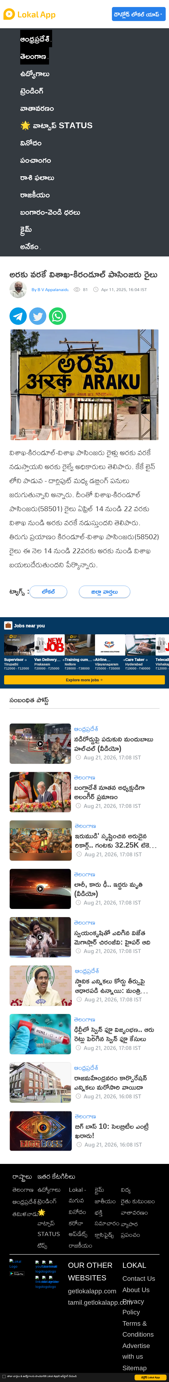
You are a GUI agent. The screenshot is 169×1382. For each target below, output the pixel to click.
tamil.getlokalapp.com (100, 1302)
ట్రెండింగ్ (47, 1201)
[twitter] (39, 318)
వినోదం (77, 1212)
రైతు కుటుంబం (138, 1201)
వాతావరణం (134, 1212)
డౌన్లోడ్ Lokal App (150, 1377)
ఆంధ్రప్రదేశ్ (34, 38)
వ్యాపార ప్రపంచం (130, 1229)
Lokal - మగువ (77, 1194)
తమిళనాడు (26, 1214)
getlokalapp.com (92, 1291)
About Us (136, 1290)
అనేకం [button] (29, 246)
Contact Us (138, 1278)
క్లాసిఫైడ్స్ (104, 1235)
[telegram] (19, 318)
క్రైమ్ (99, 1189)
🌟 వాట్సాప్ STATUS (49, 1223)
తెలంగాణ (33, 56)
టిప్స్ (42, 1245)
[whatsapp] (59, 318)
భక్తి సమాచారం (107, 1217)
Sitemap (134, 1368)
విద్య (126, 1189)
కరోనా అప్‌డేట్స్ (78, 1228)
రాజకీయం (80, 1245)
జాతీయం (105, 1201)
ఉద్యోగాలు (49, 1189)
